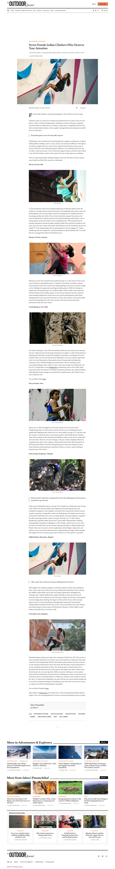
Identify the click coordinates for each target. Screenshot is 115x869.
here (44, 379)
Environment (37, 796)
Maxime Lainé (38, 768)
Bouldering (81, 714)
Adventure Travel (12, 761)
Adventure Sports (70, 714)
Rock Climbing (63, 716)
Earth (86, 796)
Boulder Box (53, 367)
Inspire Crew (43, 693)
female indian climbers (44, 716)
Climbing (32, 716)
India (55, 716)
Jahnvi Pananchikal (37, 56)
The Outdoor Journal (14, 770)
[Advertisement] (57, 25)
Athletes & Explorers (57, 714)
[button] (9, 862)
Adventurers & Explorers (37, 41)
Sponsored (20, 831)
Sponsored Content (21, 839)
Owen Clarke (95, 839)
